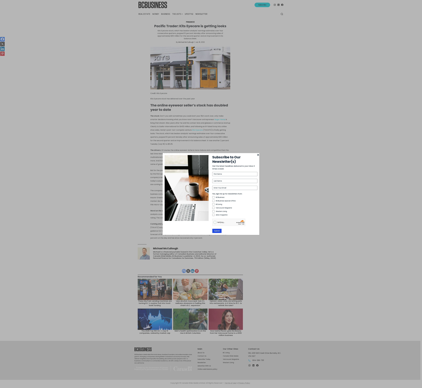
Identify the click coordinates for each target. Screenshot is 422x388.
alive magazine (221, 215)
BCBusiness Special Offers (226, 201)
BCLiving (219, 204)
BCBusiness (220, 197)
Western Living (221, 211)
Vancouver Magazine (224, 208)
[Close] (258, 155)
